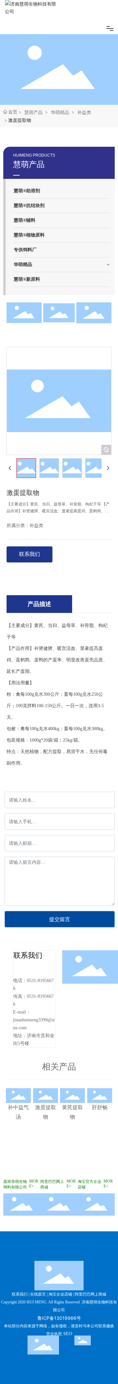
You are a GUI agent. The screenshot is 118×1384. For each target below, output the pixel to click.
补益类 (84, 112)
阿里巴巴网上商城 (90, 1294)
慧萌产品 (33, 112)
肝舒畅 (100, 1107)
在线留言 (38, 1294)
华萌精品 (60, 112)
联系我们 (20, 1294)
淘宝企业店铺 (60, 1294)
